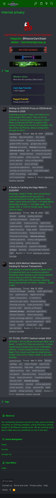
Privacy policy (36, 485)
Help (46, 485)
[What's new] (46, 4)
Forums (4, 449)
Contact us (6, 454)
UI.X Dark (8, 481)
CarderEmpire (15, 133)
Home (4, 444)
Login (3, 468)
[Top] (10, 490)
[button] (4, 3)
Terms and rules (21, 485)
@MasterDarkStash (34, 38)
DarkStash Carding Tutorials (28, 394)
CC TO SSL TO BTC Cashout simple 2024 (30, 338)
